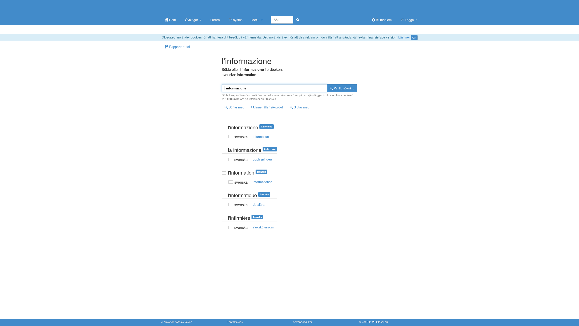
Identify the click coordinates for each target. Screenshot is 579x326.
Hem (172, 19)
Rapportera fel (179, 46)
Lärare (215, 19)
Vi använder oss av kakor (176, 322)
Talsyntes (235, 19)
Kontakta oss (235, 322)
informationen (263, 182)
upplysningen (262, 159)
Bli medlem (383, 19)
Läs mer (404, 37)
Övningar (192, 19)
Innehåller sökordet (268, 107)
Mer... (256, 19)
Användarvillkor (302, 322)
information (261, 136)
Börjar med (236, 107)
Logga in (410, 19)
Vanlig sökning (343, 88)
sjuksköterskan (263, 227)
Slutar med (301, 107)
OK (414, 37)
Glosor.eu (382, 322)
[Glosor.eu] (184, 7)
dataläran (259, 204)
